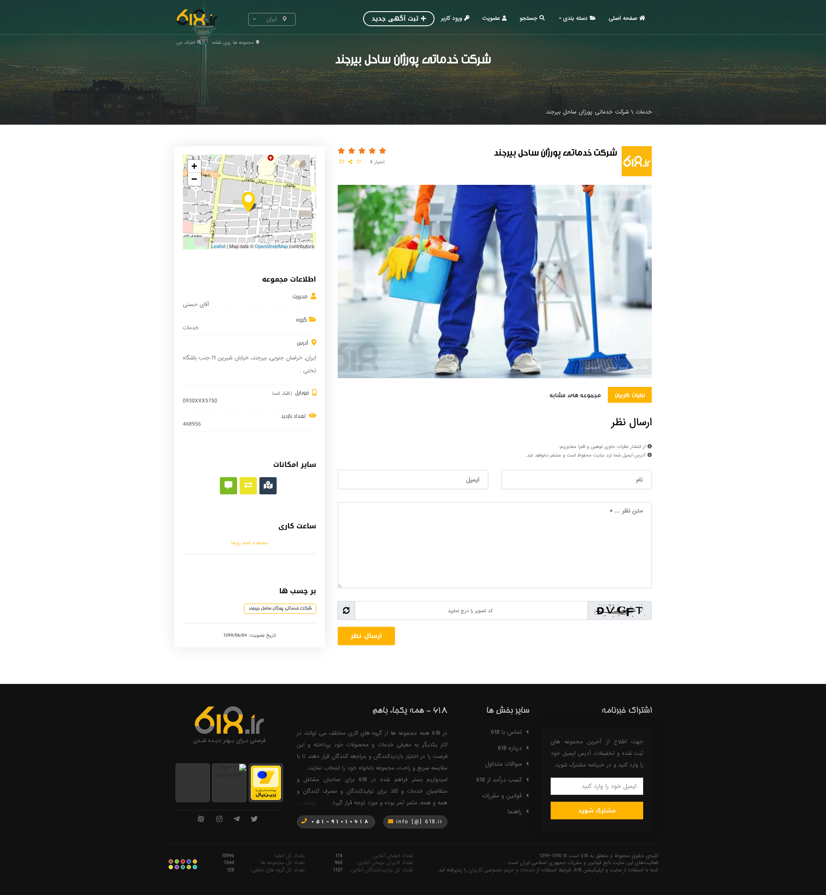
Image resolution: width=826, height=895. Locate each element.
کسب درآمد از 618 (499, 780)
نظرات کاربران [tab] (630, 394)
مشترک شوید (597, 810)
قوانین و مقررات (502, 795)
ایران (310, 358)
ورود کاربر (451, 18)
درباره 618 (510, 748)
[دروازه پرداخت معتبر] (266, 783)
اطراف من (185, 42)
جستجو (528, 18)
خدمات (644, 112)
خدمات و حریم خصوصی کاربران (501, 870)
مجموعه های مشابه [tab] (575, 394)
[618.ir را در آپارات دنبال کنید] (201, 819)
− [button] (194, 179)
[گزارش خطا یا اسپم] (342, 162)
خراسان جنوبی (286, 358)
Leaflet (218, 245)
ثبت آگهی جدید (395, 19)
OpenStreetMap (271, 245)
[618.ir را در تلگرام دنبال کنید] (236, 819)
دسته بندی (575, 18)
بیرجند (259, 358)
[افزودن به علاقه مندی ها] (359, 162)
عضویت (491, 18)
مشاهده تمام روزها (249, 542)
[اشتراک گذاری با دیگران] (350, 162)
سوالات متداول (503, 764)
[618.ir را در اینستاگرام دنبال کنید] (219, 819)
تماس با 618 (506, 732)
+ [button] (194, 166)
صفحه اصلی (623, 18)
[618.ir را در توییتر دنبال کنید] (254, 819)
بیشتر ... (306, 803)
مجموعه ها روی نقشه (233, 42)
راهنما (515, 811)
